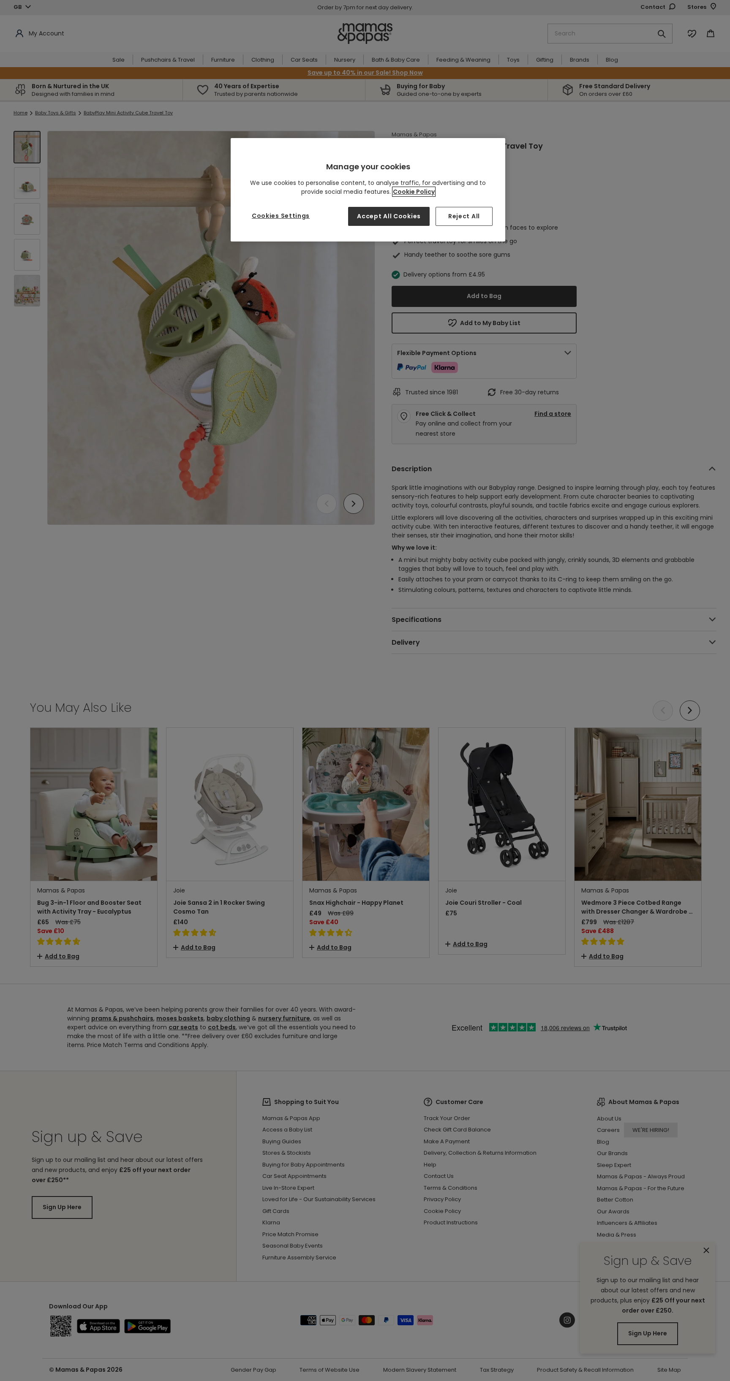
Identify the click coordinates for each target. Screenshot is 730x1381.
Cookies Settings (281, 216)
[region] (368, 189)
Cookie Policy (414, 191)
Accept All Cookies (389, 216)
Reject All (464, 216)
